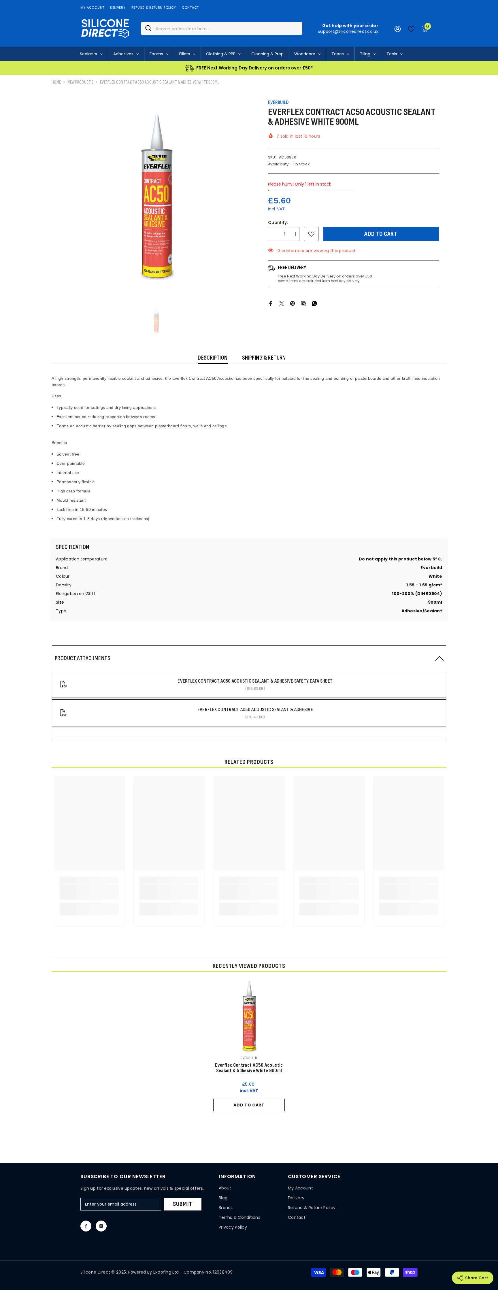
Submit (183, 1204)
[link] (89, 892)
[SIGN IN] (397, 28)
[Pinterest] (292, 303)
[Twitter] (281, 303)
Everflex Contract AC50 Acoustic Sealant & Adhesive (255, 710)
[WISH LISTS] (411, 28)
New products (80, 82)
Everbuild (278, 102)
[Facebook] (270, 303)
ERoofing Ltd (166, 1272)
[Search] (221, 28)
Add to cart (380, 234)
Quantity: (278, 222)
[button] (249, 658)
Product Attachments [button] (82, 658)
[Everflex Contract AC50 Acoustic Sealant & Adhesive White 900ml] (249, 1016)
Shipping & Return (264, 357)
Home (56, 82)
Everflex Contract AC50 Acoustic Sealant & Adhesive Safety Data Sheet (255, 681)
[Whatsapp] (314, 303)
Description (213, 357)
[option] (156, 196)
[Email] (303, 303)
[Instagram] (101, 1226)
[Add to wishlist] (311, 234)
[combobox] (227, 28)
